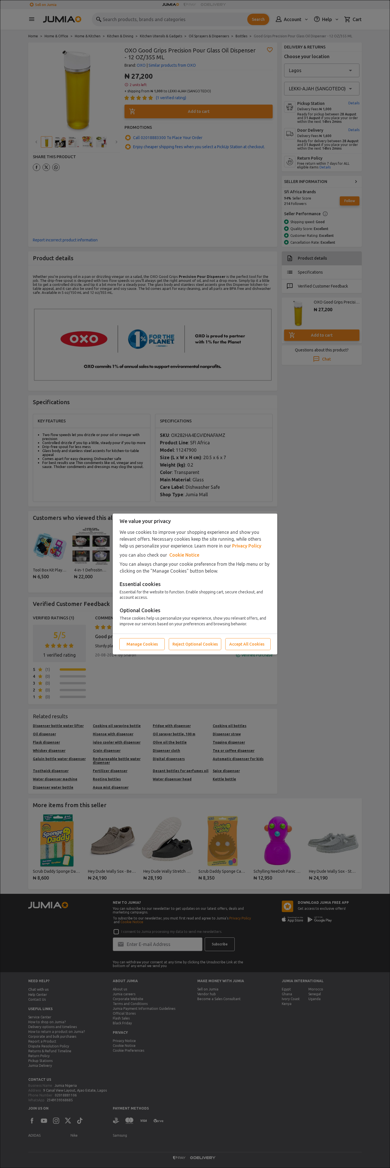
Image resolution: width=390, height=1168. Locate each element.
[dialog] (195, 584)
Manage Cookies (142, 644)
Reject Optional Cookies (195, 644)
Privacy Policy (246, 545)
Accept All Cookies (246, 644)
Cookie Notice (184, 554)
